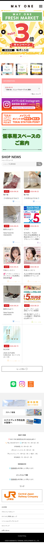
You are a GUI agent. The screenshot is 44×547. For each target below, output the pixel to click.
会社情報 (4, 507)
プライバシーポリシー (8, 512)
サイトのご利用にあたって (9, 516)
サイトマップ (5, 526)
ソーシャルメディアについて (10, 521)
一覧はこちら (34, 94)
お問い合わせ (5, 530)
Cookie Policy (22, 536)
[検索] (39, 164)
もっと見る (20, 369)
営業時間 (14, 468)
